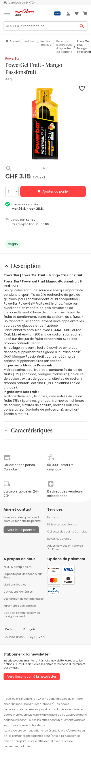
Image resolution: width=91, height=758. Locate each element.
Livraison (53, 517)
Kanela (31, 220)
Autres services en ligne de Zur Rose (65, 547)
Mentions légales (15, 584)
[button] (44, 168)
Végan (13, 244)
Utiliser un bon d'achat (62, 524)
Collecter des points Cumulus (67, 531)
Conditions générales (18, 591)
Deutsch (10, 629)
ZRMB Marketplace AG (18, 567)
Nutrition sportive (45, 43)
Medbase (28, 574)
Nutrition (30, 41)
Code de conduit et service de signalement (22, 614)
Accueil (15, 41)
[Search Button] (82, 26)
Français (29, 629)
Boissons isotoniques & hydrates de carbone (64, 47)
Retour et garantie (59, 538)
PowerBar (12, 58)
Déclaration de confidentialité (24, 599)
